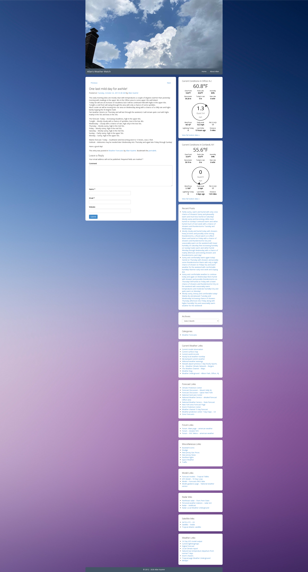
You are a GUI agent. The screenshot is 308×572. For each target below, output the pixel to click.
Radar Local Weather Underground (195, 508)
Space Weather (188, 460)
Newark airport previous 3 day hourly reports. (199, 364)
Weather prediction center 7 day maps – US (199, 412)
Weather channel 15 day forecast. (195, 409)
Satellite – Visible (188, 524)
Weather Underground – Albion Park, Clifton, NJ (200, 373)
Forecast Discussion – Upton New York (197, 392)
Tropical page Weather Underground (196, 558)
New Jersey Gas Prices (190, 452)
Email (92, 198)
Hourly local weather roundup (193, 356)
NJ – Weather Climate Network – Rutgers (198, 366)
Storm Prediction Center (191, 407)
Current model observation (192, 349)
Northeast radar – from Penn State (195, 500)
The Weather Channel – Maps (193, 368)
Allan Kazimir (133, 93)
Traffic (184, 462)
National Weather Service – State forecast (198, 402)
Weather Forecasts (116, 150)
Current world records (190, 354)
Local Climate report (190, 548)
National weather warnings (192, 361)
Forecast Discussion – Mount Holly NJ (197, 390)
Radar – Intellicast (189, 505)
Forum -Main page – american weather (197, 428)
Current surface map (190, 352)
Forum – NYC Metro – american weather (198, 433)
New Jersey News (189, 455)
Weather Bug (187, 371)
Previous (94, 83)
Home (204, 71)
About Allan (214, 71)
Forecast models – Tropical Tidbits (195, 476)
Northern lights (188, 457)
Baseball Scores (188, 448)
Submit (93, 217)
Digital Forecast (188, 546)
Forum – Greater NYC (190, 431)
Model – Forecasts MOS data (193, 481)
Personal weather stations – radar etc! (197, 503)
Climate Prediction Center (192, 388)
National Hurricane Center (192, 395)
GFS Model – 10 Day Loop (192, 479)
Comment (93, 163)
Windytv (185, 560)
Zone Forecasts (188, 414)
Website (92, 207)
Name (92, 189)
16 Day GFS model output (192, 541)
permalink (152, 150)
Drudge (185, 450)
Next (169, 83)
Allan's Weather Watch (99, 71)
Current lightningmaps (190, 544)
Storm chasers (187, 556)
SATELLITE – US (188, 522)
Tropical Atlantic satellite (191, 527)
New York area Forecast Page (193, 404)
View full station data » (191, 135)
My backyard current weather (193, 359)
